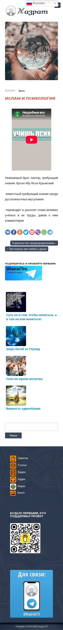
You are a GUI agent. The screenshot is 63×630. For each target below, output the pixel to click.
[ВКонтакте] (7, 232)
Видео (22, 90)
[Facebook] (13, 232)
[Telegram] (50, 232)
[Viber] (38, 232)
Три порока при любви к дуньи (28, 249)
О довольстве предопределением (33, 243)
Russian (38, 3)
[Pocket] (32, 232)
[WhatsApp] (44, 232)
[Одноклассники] (20, 232)
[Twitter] (26, 232)
